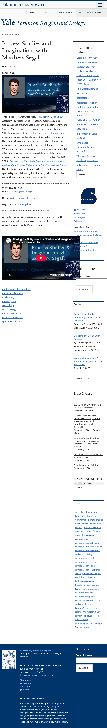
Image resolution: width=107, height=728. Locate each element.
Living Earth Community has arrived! (85, 147)
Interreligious (9, 301)
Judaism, (94, 589)
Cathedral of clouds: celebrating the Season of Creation (87, 317)
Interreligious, (92, 585)
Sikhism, (79, 616)
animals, (79, 512)
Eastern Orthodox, (93, 527)
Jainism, (85, 589)
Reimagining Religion (23, 191)
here (47, 210)
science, (95, 608)
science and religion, (85, 612)
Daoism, (79, 527)
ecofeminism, (95, 531)
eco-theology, (82, 531)
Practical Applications (23, 204)
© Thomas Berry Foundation (36, 675)
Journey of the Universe (85, 231)
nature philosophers (13, 313)
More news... (83, 378)
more (79, 487)
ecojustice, (80, 535)
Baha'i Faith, (81, 516)
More (82, 174)
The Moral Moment (87, 88)
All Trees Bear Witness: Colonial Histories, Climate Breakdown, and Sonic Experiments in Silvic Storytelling (87, 421)
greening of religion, (92, 573)
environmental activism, (87, 543)
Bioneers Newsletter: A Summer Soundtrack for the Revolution (88, 361)
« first (78, 479)
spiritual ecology (11, 321)
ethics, (78, 573)
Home (5, 34)
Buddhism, (92, 516)
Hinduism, (80, 577)
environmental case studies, (88, 546)
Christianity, (81, 520)
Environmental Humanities (16, 289)
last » (99, 483)
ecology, (90, 535)
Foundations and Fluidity (86, 465)
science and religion (12, 317)
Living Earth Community (86, 242)
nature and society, (84, 592)
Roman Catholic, (83, 608)
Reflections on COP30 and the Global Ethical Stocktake (88, 124)
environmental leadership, (87, 570)
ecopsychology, (82, 539)
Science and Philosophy (24, 198)
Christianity (8, 297)
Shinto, (98, 612)
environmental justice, (86, 566)
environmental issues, (85, 562)
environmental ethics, (85, 558)
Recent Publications (12, 293)
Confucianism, (82, 524)
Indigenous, (91, 577)
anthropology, (91, 512)
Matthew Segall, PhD (51, 116)
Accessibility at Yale (29, 650)
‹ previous (89, 479)
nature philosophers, (85, 596)
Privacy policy (47, 650)
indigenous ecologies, (85, 581)
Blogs (15, 34)
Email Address (84, 276)
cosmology (8, 305)
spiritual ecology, (92, 616)
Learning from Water (87, 57)
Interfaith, (80, 585)
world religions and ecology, (88, 623)
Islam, (78, 589)
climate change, (95, 520)
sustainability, (82, 619)
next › (91, 483)
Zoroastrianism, (83, 627)
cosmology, (95, 524)
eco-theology (9, 309)
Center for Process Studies (43, 133)
